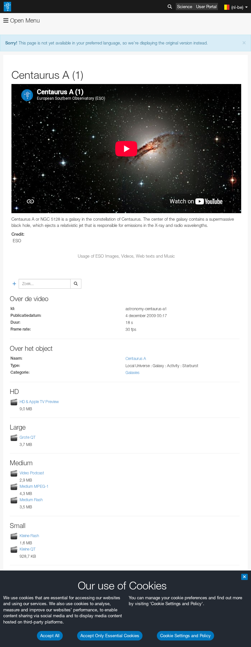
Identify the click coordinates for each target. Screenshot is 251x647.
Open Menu (24, 20)
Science (184, 6)
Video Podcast (32, 472)
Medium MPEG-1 (34, 486)
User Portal (206, 6)
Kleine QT (28, 549)
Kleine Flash (29, 535)
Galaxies (133, 372)
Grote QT (28, 437)
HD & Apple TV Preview (39, 401)
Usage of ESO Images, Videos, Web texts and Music (126, 256)
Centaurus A (136, 358)
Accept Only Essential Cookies (109, 635)
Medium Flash (31, 499)
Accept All (49, 635)
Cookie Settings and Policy (185, 635)
